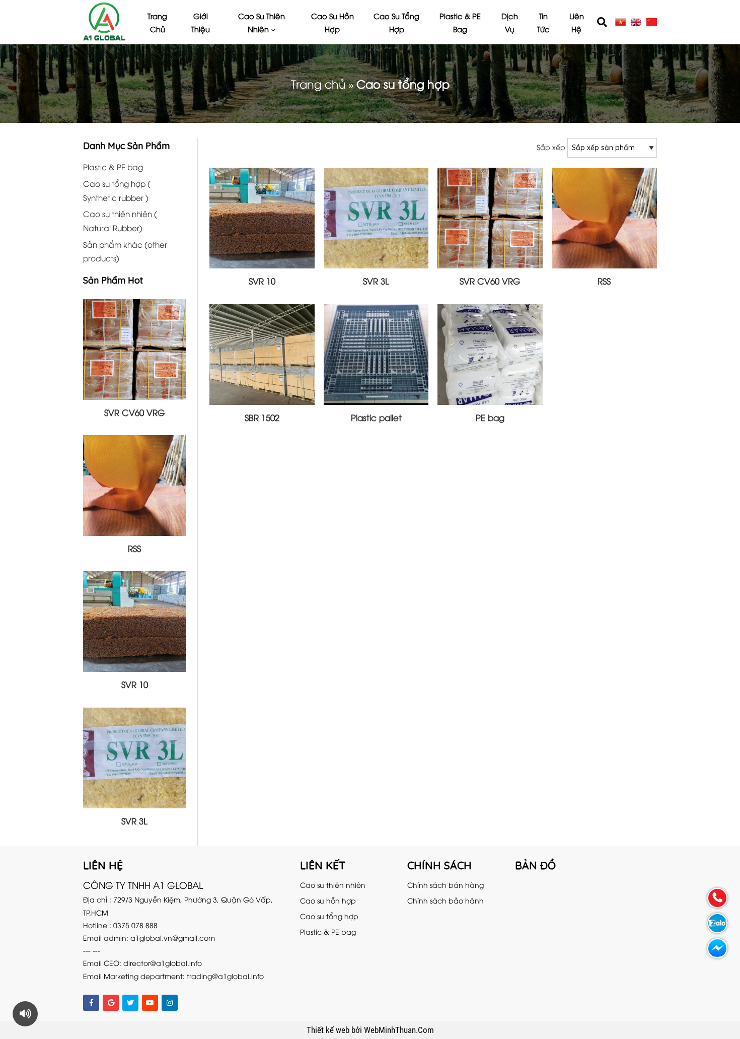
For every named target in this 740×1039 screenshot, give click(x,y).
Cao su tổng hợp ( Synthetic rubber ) (117, 190)
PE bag (490, 417)
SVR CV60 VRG (134, 412)
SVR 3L (134, 820)
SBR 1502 (262, 417)
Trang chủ (157, 22)
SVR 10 (134, 684)
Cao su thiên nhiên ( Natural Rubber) (120, 220)
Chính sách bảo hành (445, 900)
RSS (134, 548)
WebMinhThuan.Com (399, 1030)
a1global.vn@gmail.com (172, 937)
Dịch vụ (509, 22)
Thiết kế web (329, 1030)
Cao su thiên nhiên (261, 22)
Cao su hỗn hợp (332, 22)
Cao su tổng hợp (396, 22)
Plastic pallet (376, 417)
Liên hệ (576, 22)
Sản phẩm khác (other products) (125, 251)
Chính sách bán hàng (445, 884)
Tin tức (543, 22)
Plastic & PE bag (460, 22)
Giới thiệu (200, 22)
